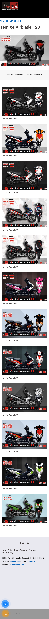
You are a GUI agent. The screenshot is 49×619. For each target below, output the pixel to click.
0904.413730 (15, 561)
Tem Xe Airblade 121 (34, 75)
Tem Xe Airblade (11, 21)
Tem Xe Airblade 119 (15, 75)
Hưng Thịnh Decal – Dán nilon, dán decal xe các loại (24, 6)
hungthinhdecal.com (16, 565)
